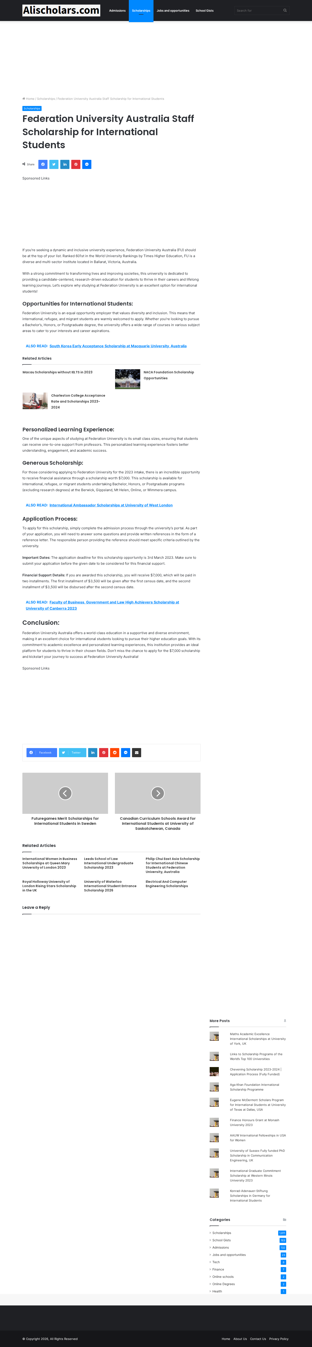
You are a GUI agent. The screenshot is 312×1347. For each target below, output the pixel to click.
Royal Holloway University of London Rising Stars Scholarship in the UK (49, 886)
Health (217, 1291)
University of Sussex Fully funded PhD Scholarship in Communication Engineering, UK (257, 1155)
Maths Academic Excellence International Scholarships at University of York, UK (258, 1038)
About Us (240, 1339)
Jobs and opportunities (173, 10)
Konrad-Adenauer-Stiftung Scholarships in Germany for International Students (250, 1195)
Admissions (117, 10)
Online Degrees (223, 1284)
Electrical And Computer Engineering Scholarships (167, 883)
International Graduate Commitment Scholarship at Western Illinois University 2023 (255, 1175)
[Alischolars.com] (61, 10)
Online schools (223, 1276)
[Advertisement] (156, 58)
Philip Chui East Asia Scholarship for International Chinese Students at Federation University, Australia (173, 865)
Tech (216, 1262)
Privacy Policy (278, 1339)
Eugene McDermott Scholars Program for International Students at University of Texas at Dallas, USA (258, 1104)
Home (29, 98)
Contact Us (258, 1339)
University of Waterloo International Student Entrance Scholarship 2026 (110, 886)
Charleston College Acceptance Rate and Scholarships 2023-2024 (78, 401)
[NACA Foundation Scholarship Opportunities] (127, 379)
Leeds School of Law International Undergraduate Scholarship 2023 (108, 863)
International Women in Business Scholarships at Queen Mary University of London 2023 (49, 863)
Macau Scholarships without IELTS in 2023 (58, 372)
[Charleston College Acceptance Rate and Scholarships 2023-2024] (35, 401)
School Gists (205, 10)
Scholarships (141, 10)
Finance (218, 1269)
